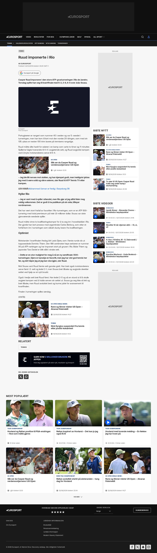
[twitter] (137, 547)
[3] (57, 512)
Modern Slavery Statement (53, 535)
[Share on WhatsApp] (26, 376)
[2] (55, 512)
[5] (63, 512)
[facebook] (132, 547)
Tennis (21, 51)
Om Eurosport (11, 525)
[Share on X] (20, 376)
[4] (60, 512)
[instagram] (148, 547)
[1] (52, 512)
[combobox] (103, 511)
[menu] (142, 36)
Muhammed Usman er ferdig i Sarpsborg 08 (49, 188)
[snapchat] (143, 547)
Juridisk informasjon (50, 532)
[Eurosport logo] (14, 37)
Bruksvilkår (47, 525)
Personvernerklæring (51, 528)
